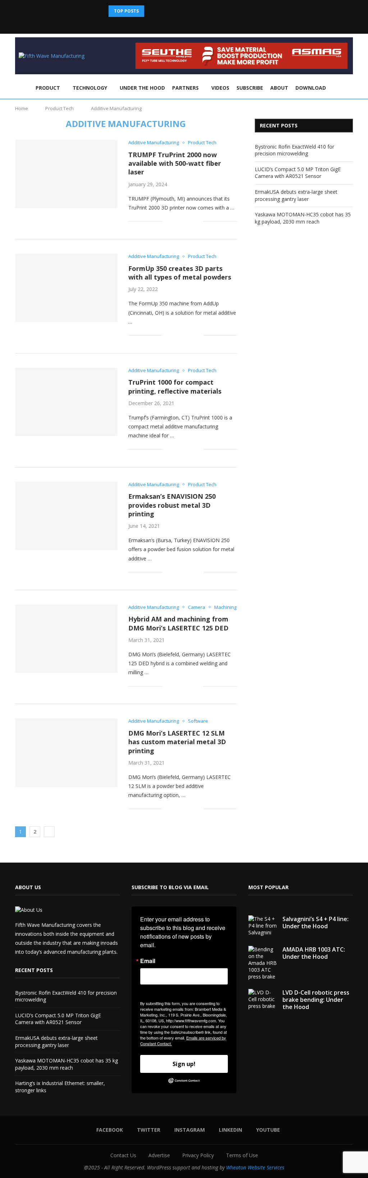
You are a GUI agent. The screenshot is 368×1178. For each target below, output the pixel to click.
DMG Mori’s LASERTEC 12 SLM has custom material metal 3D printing (177, 742)
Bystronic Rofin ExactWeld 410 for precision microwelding (294, 150)
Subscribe (249, 87)
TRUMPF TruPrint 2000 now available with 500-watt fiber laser (174, 163)
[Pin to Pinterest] (183, 221)
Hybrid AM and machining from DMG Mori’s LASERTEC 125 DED (178, 623)
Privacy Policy (198, 1155)
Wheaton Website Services (255, 1167)
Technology (90, 87)
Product (48, 87)
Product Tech (59, 108)
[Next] (160, 11)
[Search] (349, 88)
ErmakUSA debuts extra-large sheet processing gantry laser (296, 195)
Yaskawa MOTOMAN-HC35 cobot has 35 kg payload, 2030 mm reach (303, 218)
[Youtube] (208, 23)
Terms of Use (242, 1155)
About (279, 87)
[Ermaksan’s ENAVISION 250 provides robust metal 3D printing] (66, 516)
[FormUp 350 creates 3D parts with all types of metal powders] (66, 288)
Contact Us (123, 1155)
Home (21, 108)
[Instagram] (188, 23)
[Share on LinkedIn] (190, 221)
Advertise (159, 1155)
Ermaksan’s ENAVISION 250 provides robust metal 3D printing (172, 505)
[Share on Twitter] (175, 221)
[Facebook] (169, 23)
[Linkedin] (198, 23)
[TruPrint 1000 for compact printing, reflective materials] (66, 402)
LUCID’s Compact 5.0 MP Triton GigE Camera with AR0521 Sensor (298, 173)
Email (147, 961)
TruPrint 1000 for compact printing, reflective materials (174, 386)
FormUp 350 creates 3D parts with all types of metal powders (179, 272)
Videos (220, 87)
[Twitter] (179, 23)
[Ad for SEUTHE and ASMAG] (241, 46)
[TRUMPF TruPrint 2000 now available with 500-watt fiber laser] (66, 174)
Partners (185, 87)
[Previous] (151, 11)
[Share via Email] (198, 221)
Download (310, 87)
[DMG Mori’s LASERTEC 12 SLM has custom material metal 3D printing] (66, 752)
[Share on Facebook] (168, 221)
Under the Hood (142, 87)
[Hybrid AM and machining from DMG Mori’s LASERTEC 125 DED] (66, 639)
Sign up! (184, 1064)
